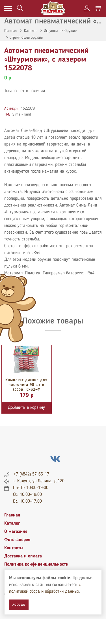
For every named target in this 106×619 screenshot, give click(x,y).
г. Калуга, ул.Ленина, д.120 (39, 481)
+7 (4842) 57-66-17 (31, 474)
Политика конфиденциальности (36, 564)
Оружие (70, 31)
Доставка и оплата (23, 556)
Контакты (13, 548)
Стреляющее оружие (26, 38)
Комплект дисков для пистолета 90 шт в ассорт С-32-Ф (26, 385)
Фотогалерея (17, 540)
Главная (10, 31)
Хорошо (18, 605)
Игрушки (51, 31)
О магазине (15, 531)
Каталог (30, 31)
